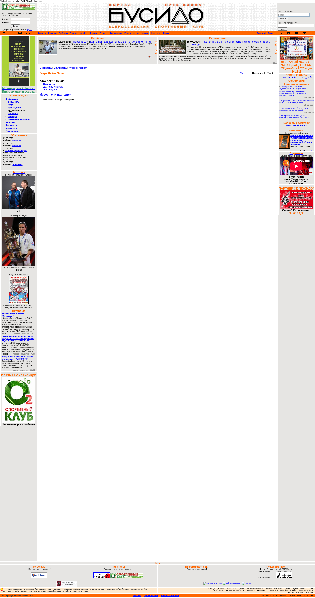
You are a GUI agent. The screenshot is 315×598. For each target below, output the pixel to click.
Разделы (52, 33)
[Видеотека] (296, 33)
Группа (73, 33)
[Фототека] (289, 33)
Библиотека (12, 99)
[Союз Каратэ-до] (101, 578)
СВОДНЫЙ (306, 78)
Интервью (13, 113)
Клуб (82, 33)
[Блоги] (281, 33)
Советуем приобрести (19, 119)
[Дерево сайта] (12, 33)
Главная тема (209, 41)
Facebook (262, 33)
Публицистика (15, 108)
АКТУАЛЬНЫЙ (288, 78)
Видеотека (11, 125)
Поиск (166, 33)
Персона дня (81, 41)
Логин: (5, 19)
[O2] (18, 9)
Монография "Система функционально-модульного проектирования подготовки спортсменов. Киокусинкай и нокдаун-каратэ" (292, 90)
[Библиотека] (304, 33)
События (63, 33)
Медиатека (129, 33)
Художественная (78, 67)
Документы (13, 102)
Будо (102, 33)
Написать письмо (170, 595)
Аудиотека (11, 128)
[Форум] (28, 33)
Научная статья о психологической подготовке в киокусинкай (296, 101)
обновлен (16, 140)
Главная (42, 33)
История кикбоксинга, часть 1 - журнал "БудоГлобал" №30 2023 (294, 116)
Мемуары (12, 116)
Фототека (10, 122)
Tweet (243, 73)
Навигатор (156, 33)
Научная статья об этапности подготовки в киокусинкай (293, 109)
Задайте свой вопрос (296, 125)
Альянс (93, 33)
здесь (29, 29)
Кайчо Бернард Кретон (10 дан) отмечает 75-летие (120, 41)
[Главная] (4, 33)
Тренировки (116, 33)
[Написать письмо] (20, 33)
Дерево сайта (151, 595)
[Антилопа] (39, 577)
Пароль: (6, 23)
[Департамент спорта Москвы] (66, 586)
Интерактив (143, 33)
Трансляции (12, 131)
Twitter (271, 33)
